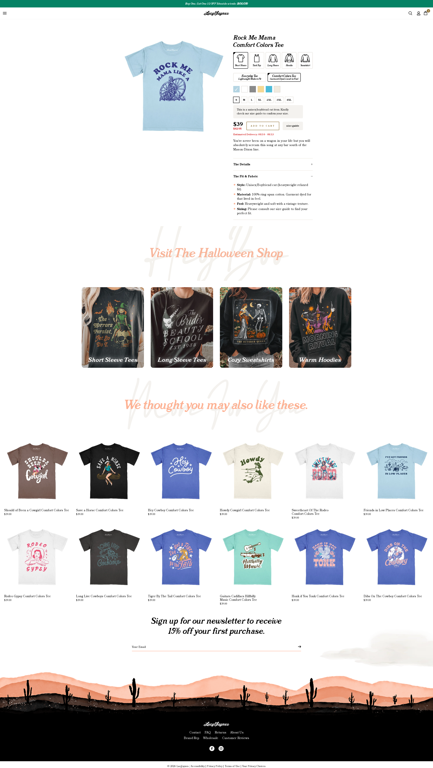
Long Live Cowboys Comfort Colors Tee (104, 598)
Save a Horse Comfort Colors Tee (99, 512)
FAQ (208, 732)
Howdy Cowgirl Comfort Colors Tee (245, 512)
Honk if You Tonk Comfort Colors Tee (318, 598)
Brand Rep (191, 738)
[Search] (410, 14)
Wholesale (210, 738)
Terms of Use (232, 766)
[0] (425, 14)
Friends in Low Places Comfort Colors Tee (394, 512)
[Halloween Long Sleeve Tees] (182, 327)
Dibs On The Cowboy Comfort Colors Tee (393, 598)
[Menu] (5, 13)
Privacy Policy (214, 766)
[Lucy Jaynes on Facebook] (211, 748)
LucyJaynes (183, 766)
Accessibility (198, 766)
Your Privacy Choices (254, 766)
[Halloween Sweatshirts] (251, 327)
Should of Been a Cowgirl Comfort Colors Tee (36, 512)
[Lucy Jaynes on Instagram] (221, 748)
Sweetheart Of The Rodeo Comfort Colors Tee (310, 514)
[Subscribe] (297, 646)
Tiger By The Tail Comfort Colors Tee (174, 598)
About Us (237, 732)
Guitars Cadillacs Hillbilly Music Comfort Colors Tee (238, 600)
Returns (220, 732)
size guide (292, 126)
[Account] (418, 15)
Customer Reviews (235, 738)
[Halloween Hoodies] (320, 327)
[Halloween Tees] (113, 327)
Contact (195, 732)
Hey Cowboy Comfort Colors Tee (171, 512)
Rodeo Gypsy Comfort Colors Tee (27, 598)
